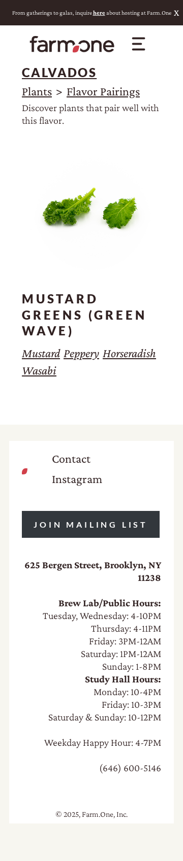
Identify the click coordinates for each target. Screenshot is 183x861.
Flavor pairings (103, 91)
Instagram (77, 479)
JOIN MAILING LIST (91, 524)
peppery (81, 353)
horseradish (129, 353)
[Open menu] (138, 43)
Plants (37, 91)
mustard (41, 353)
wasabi (39, 370)
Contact (71, 458)
